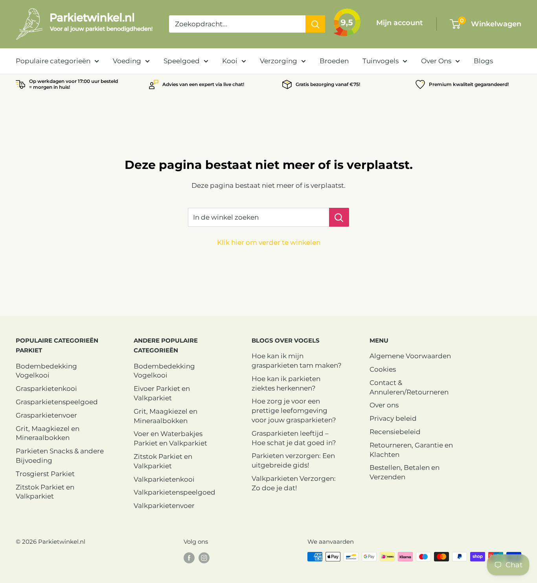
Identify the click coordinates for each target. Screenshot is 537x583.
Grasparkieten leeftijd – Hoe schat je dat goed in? (294, 438)
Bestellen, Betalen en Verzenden (405, 472)
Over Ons (436, 61)
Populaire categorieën (53, 61)
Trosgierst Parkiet (45, 474)
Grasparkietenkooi (46, 388)
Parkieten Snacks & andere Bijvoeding (60, 455)
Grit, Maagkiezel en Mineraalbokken (47, 433)
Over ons (384, 405)
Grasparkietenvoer (46, 415)
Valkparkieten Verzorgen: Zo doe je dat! (294, 483)
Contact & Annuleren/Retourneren (409, 387)
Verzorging (278, 61)
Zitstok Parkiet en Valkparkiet (45, 491)
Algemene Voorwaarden (410, 356)
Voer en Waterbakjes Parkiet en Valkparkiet (170, 438)
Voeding (127, 61)
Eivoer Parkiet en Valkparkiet (162, 393)
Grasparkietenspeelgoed (57, 402)
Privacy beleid (393, 418)
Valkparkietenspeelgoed (174, 492)
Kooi (229, 61)
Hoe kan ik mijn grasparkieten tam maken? (297, 360)
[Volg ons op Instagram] (204, 557)
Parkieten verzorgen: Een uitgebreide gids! (293, 460)
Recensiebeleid (395, 432)
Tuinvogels (380, 61)
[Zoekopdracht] (315, 24)
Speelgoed (182, 61)
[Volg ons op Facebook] (189, 557)
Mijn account (399, 22)
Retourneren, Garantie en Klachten (411, 449)
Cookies (383, 369)
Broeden (334, 61)
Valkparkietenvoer (164, 506)
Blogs (483, 61)
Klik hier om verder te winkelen (268, 242)
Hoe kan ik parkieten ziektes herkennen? (286, 383)
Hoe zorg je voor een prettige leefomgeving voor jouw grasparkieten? (294, 410)
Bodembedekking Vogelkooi (46, 371)
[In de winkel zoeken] (339, 217)
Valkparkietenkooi (164, 479)
